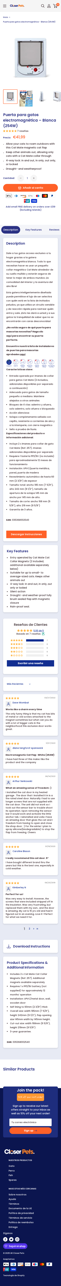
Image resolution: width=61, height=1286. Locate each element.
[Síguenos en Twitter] (11, 1239)
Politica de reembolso (21, 1222)
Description (10, 230)
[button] (10, 131)
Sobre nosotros (17, 1194)
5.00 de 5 (38, 630)
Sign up (28, 1130)
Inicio (5, 17)
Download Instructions (31, 946)
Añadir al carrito (33, 187)
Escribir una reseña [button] (30, 663)
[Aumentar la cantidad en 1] (33, 178)
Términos (14, 1203)
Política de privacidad (21, 1213)
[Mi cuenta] (49, 6)
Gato (12, 1166)
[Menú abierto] (4, 6)
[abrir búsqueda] (43, 6)
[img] (12, 698)
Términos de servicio (20, 1217)
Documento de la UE (20, 1208)
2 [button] (29, 928)
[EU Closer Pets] (19, 1150)
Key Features (33, 230)
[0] (55, 6)
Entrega (13, 1227)
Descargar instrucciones (26, 534)
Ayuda (12, 1199)
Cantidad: (9, 178)
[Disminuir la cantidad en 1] (20, 178)
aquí (22, 354)
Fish (11, 1175)
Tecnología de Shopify (14, 1275)
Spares (13, 1180)
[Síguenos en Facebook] (5, 1239)
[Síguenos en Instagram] (17, 1239)
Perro (12, 1170)
